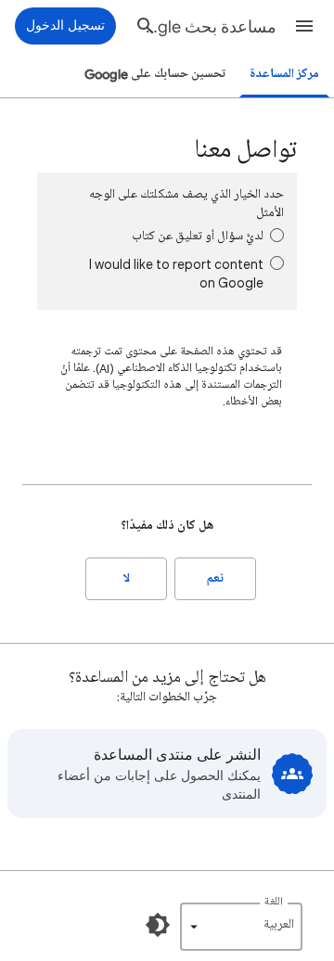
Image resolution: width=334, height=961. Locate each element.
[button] (304, 26)
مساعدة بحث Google (207, 27)
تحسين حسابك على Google (154, 74)
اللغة (273, 902)
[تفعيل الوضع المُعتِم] (157, 925)
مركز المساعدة (284, 74)
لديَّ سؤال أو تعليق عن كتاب (197, 236)
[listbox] (241, 927)
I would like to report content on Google (176, 273)
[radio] (277, 235)
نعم (215, 578)
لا (126, 578)
